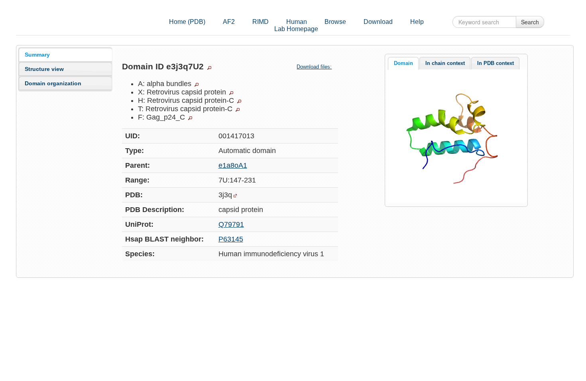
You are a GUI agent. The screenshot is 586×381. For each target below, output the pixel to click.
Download (378, 21)
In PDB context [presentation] (495, 63)
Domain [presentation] (403, 63)
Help (417, 21)
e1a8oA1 (232, 165)
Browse (335, 21)
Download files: (314, 67)
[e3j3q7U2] (456, 135)
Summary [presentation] (37, 54)
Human (296, 21)
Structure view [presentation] (44, 69)
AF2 (229, 21)
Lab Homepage (296, 29)
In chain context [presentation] (445, 63)
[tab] (65, 54)
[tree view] (209, 68)
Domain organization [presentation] (53, 83)
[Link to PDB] (235, 195)
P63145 (230, 239)
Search (530, 22)
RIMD (260, 21)
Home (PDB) (187, 21)
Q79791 (231, 224)
